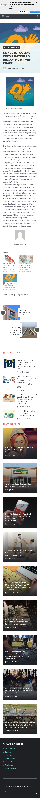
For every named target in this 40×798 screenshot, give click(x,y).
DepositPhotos (23, 295)
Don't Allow (23, 12)
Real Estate (9, 765)
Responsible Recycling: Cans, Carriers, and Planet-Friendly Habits (26, 413)
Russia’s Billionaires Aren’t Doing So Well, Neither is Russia (25, 265)
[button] (37, 16)
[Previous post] (3, 313)
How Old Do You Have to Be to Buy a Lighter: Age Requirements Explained (19, 449)
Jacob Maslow (13, 68)
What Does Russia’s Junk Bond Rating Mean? (9, 265)
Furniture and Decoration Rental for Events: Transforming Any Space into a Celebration (20, 725)
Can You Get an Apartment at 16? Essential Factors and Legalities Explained (18, 553)
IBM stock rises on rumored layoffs (26, 312)
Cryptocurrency (10, 758)
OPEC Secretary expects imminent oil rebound (15, 329)
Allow (35, 12)
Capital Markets (11, 47)
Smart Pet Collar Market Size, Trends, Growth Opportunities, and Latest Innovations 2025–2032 (27, 399)
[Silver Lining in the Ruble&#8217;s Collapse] (10, 278)
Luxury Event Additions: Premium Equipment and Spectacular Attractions (16, 621)
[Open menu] (4, 781)
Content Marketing (11, 768)
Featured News (10, 749)
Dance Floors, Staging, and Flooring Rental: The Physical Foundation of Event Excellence (19, 690)
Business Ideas (10, 762)
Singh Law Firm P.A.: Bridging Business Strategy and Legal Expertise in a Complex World (26, 364)
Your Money (9, 755)
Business (8, 752)
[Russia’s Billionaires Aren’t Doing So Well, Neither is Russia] (26, 259)
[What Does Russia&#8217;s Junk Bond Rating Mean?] (10, 259)
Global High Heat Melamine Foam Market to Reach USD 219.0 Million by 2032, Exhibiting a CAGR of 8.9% (26, 382)
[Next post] (37, 330)
